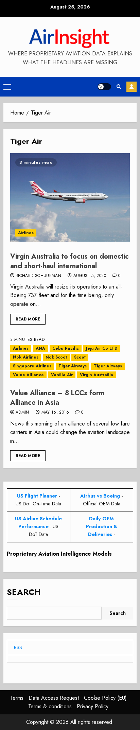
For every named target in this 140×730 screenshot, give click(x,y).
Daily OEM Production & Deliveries (101, 526)
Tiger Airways (72, 366)
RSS (18, 647)
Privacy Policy (92, 706)
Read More (28, 319)
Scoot (80, 357)
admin (22, 412)
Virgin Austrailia (96, 375)
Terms (16, 698)
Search (24, 592)
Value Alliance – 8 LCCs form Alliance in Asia (57, 397)
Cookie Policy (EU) (105, 698)
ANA (40, 348)
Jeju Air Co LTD (101, 348)
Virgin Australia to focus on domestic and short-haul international (69, 261)
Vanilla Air (62, 375)
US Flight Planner (37, 495)
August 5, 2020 (89, 276)
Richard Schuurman (38, 276)
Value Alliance (28, 375)
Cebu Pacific (65, 348)
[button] (7, 87)
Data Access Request (54, 698)
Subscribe (131, 87)
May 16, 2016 (55, 412)
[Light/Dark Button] (104, 86)
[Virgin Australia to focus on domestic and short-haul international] (70, 197)
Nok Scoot (56, 357)
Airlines (26, 233)
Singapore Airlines (32, 366)
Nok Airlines (25, 357)
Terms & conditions (50, 706)
